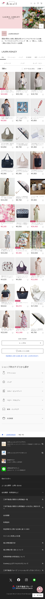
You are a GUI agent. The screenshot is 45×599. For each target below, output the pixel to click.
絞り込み (39, 595)
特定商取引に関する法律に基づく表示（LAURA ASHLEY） (22, 356)
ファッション (11, 57)
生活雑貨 (28, 57)
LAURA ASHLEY (11, 434)
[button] (22, 343)
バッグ (21, 57)
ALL (3, 57)
